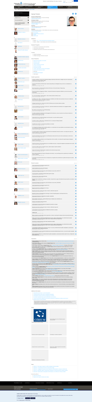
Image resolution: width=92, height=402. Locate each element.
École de (29, 4)
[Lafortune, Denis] (15, 124)
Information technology (37, 67)
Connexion (59, 1)
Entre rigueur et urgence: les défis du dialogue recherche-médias (46, 366)
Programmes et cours (18, 382)
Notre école (59, 382)
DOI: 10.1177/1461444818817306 (57, 271)
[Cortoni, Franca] (15, 61)
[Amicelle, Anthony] (15, 29)
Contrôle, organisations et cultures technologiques (41, 68)
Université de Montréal (18, 3)
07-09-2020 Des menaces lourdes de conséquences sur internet (43, 295)
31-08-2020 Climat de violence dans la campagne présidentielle (43, 294)
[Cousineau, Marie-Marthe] (15, 68)
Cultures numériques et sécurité (38, 64)
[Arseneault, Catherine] (15, 33)
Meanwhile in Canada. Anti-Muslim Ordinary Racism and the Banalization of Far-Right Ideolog (53, 267)
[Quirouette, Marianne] (15, 169)
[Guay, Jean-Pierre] (15, 107)
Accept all (32, 398)
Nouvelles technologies (37, 65)
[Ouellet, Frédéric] (15, 145)
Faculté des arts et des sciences (29, 3)
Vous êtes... (70, 382)
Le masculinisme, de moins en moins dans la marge (43, 367)
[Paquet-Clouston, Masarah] (15, 155)
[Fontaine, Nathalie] (15, 97)
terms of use (28, 400)
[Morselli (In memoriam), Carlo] (15, 134)
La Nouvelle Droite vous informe (49, 275)
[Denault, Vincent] (15, 86)
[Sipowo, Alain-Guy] (15, 176)
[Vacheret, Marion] (15, 189)
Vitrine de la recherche (37, 375)
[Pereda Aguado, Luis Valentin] (15, 159)
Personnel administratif (19, 20)
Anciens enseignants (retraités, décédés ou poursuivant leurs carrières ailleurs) (20, 23)
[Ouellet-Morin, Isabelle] (15, 148)
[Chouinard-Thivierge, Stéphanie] (15, 57)
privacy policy (22, 400)
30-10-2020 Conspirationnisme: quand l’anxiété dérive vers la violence (44, 296)
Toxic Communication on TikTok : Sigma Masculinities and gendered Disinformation (60, 241)
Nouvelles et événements (33, 388)
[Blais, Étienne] (15, 43)
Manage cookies (21, 398)
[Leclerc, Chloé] (15, 128)
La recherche (27, 382)
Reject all (27, 398)
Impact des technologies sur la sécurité (39, 60)
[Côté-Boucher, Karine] (15, 65)
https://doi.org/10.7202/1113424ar (62, 249)
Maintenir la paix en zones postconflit (39, 299)
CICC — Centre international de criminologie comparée (45, 40)
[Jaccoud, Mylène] (15, 117)
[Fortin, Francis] (15, 100)
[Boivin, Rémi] (15, 47)
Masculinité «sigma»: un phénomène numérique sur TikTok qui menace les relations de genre (50, 370)
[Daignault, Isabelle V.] (15, 79)
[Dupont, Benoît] (15, 90)
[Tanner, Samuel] (15, 183)
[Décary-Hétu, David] (15, 82)
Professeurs (26, 9)
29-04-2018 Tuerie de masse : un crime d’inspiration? (41, 292)
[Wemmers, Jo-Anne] (15, 196)
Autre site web (35, 35)
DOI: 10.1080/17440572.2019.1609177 (51, 269)
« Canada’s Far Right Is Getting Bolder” (58, 245)
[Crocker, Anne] (15, 72)
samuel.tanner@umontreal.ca (36, 18)
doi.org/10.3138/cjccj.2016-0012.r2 (40, 274)
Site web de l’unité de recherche (38, 33)
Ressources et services (40, 382)
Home (16, 9)
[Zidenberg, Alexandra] (15, 203)
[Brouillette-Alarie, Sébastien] (15, 51)
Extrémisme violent (36, 61)
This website (66, 2)
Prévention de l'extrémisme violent (39, 69)
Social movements (36, 63)
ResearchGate (35, 32)
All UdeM (70, 2)
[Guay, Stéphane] (15, 111)
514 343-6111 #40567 (34, 24)
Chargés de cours (18, 17)
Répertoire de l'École (21, 9)
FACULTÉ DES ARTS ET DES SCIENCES (69, 389)
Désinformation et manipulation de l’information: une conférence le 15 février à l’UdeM (49, 371)
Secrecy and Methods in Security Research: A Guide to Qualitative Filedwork (64, 264)
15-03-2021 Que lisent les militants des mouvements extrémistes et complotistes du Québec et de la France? (50, 298)
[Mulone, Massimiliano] (15, 138)
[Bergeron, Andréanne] (15, 40)
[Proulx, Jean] (15, 163)
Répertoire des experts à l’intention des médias (41, 376)
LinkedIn (34, 34)
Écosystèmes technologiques (38, 72)
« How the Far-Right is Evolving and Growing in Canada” (64, 243)
